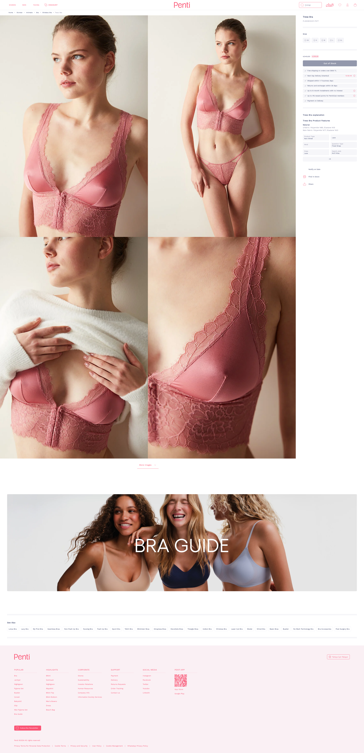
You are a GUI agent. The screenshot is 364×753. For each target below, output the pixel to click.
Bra (37, 12)
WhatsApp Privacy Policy (137, 746)
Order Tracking (117, 689)
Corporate (84, 670)
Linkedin (146, 693)
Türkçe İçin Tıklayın (340, 657)
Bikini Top (50, 693)
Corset (17, 697)
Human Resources (85, 689)
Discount (52, 5)
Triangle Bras (193, 629)
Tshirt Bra (129, 629)
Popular (18, 670)
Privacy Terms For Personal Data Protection (32, 746)
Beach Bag (50, 710)
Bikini (48, 676)
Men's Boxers (51, 701)
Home (11, 12)
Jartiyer (17, 680)
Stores (80, 676)
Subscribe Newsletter (29, 728)
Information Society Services (90, 697)
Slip (15, 706)
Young (36, 5)
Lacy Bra (24, 629)
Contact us (115, 693)
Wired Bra (261, 629)
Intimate (29, 12)
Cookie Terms (60, 746)
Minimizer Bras (143, 629)
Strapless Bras (160, 629)
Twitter (145, 684)
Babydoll (18, 701)
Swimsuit (50, 680)
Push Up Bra (102, 629)
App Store (179, 689)
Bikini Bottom (51, 697)
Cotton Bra (207, 629)
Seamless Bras (53, 629)
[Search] (302, 5)
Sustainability (83, 680)
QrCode (181, 680)
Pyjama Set (18, 689)
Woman (12, 5)
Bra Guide (18, 714)
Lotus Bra (13, 629)
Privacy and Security (79, 746)
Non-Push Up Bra (71, 629)
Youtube (146, 689)
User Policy (96, 746)
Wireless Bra (47, 12)
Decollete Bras (177, 629)
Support (115, 670)
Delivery (114, 680)
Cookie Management (114, 746)
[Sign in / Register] (347, 5)
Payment (114, 676)
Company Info (83, 693)
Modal (249, 629)
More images (145, 465)
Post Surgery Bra (342, 629)
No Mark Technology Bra (303, 629)
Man (24, 5)
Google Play (179, 694)
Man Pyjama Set (20, 710)
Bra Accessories (324, 629)
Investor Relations (85, 684)
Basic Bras (274, 629)
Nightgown (18, 684)
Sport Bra (116, 629)
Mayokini (49, 689)
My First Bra (38, 629)
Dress (48, 706)
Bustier (286, 629)
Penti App (180, 670)
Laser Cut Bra (237, 629)
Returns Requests (118, 684)
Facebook (147, 680)
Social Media (150, 670)
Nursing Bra (88, 629)
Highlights (52, 670)
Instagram (147, 676)
